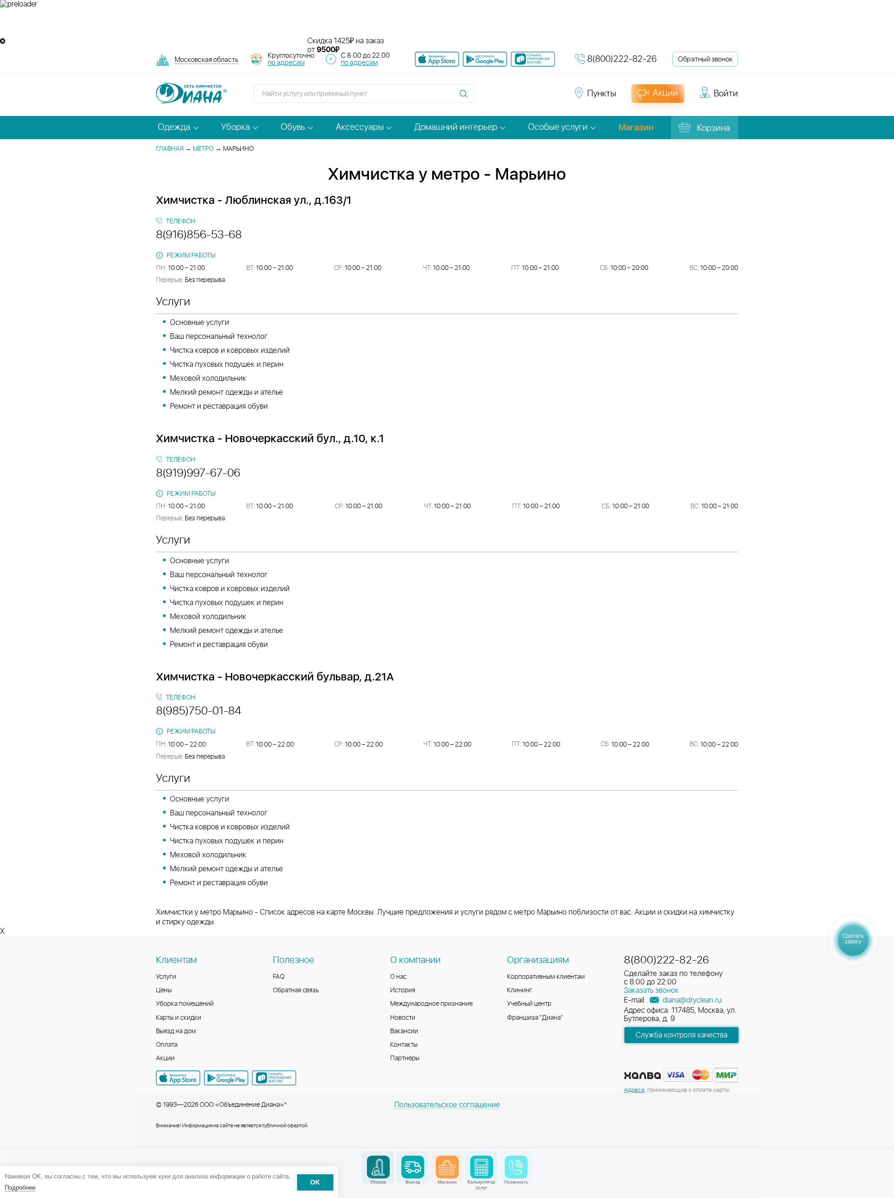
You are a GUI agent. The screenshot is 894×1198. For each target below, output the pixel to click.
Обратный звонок (705, 59)
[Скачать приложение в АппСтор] (437, 59)
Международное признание (431, 1004)
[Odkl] (502, 97)
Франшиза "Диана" (535, 1018)
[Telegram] (536, 97)
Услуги (166, 977)
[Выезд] (412, 1167)
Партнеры (405, 1058)
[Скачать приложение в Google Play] (226, 1077)
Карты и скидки (178, 1018)
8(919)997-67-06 (198, 473)
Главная (169, 149)
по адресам (286, 62)
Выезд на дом (176, 1031)
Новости (402, 1018)
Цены (164, 990)
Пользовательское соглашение (447, 1105)
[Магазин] (447, 1167)
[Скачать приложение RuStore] (533, 59)
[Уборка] (378, 1167)
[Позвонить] (516, 1167)
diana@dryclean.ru (691, 1000)
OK (315, 1182)
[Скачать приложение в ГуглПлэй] (485, 59)
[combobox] (206, 60)
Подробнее (20, 1187)
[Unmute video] (447, 23)
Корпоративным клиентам (546, 977)
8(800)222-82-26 (622, 59)
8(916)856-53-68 (199, 235)
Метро (203, 149)
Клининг (519, 990)
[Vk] (486, 97)
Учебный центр (529, 1004)
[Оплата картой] (642, 1076)
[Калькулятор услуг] (481, 1167)
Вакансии (404, 1031)
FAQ (278, 977)
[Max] (552, 97)
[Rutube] (519, 97)
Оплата (166, 1045)
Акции (165, 1058)
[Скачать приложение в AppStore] (178, 1077)
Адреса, (635, 1090)
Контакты (404, 1045)
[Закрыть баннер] (2, 41)
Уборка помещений (185, 1004)
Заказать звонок (651, 990)
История (402, 990)
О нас (398, 977)
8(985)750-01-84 (198, 711)
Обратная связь (296, 990)
